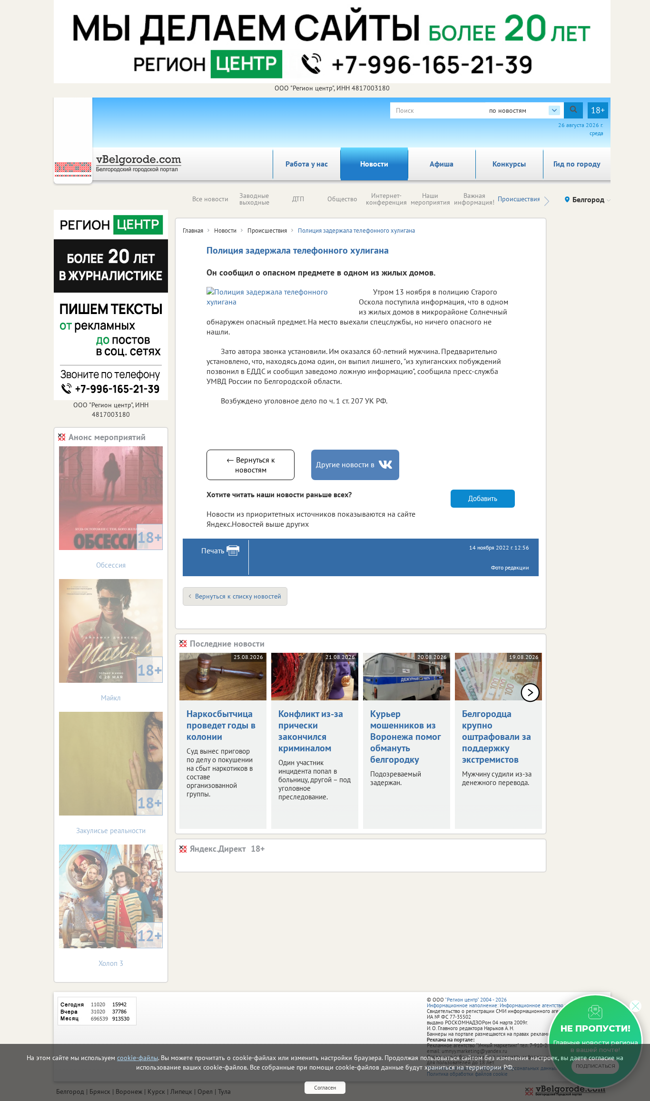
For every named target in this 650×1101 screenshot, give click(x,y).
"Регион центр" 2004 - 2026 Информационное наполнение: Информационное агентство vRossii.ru (506, 1002)
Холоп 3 (130, 946)
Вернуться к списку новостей (238, 596)
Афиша (441, 163)
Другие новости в (345, 464)
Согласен (325, 1087)
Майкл (131, 681)
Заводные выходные (254, 198)
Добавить (482, 498)
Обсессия (129, 548)
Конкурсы (509, 163)
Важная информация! (474, 198)
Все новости (210, 199)
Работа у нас (307, 163)
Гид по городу (577, 163)
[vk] (386, 464)
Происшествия (519, 199)
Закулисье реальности (119, 814)
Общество (342, 199)
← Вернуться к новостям (251, 464)
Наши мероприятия (430, 198)
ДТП (298, 199)
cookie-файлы (137, 1057)
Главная (193, 230)
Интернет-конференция (386, 198)
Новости (374, 163)
